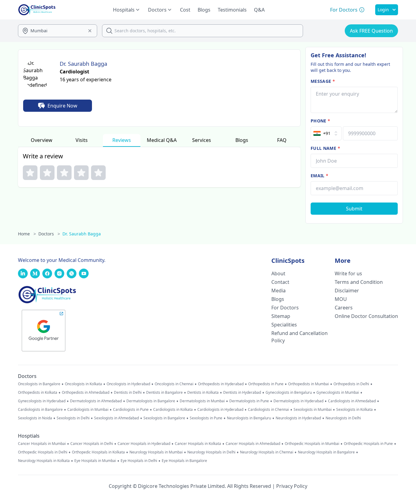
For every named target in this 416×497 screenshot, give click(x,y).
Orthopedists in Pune (266, 384)
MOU (341, 299)
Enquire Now (62, 105)
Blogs (204, 9)
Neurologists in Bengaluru (249, 418)
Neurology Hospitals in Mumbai (156, 452)
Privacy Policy (291, 486)
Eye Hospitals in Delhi (139, 460)
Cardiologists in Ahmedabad (352, 401)
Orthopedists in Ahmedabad (85, 392)
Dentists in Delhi (128, 392)
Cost (185, 9)
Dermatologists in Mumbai (202, 401)
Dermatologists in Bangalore (150, 401)
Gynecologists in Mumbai (337, 392)
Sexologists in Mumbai (313, 409)
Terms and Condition (359, 282)
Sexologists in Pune (206, 418)
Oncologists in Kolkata (83, 384)
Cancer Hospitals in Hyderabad (144, 443)
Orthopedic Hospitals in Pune (368, 443)
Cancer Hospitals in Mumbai (42, 443)
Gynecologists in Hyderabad (41, 401)
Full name (325, 148)
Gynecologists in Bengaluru (289, 392)
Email (319, 175)
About (278, 273)
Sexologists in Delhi (73, 418)
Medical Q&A (162, 140)
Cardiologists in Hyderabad (220, 409)
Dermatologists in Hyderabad (298, 401)
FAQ (282, 140)
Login (383, 9)
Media (278, 290)
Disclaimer (347, 290)
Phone (320, 121)
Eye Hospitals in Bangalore (184, 460)
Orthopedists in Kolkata (37, 392)
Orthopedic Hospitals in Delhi (42, 452)
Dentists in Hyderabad (242, 392)
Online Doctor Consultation (366, 316)
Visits (82, 140)
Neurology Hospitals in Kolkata (44, 460)
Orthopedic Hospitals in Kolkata (98, 452)
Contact (280, 282)
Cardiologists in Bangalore (40, 409)
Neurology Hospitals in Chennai (266, 452)
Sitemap (280, 316)
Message (323, 81)
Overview (41, 140)
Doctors (49, 234)
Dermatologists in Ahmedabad (96, 401)
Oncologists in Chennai (174, 384)
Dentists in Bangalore (164, 392)
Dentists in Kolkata (203, 392)
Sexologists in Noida (35, 418)
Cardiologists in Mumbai (87, 409)
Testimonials (232, 9)
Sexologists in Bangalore (164, 418)
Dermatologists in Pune (249, 401)
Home (27, 234)
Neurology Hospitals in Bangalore (326, 452)
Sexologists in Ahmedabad (116, 418)
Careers (344, 307)
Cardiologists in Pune (131, 409)
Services (201, 140)
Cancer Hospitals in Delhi (91, 443)
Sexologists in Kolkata (354, 409)
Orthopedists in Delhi (351, 384)
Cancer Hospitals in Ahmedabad (253, 443)
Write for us (348, 273)
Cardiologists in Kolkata (173, 409)
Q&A (259, 9)
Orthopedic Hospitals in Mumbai (312, 443)
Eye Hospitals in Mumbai (95, 460)
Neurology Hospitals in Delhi (211, 452)
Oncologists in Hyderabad (128, 384)
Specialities (284, 324)
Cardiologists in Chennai (268, 409)
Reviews (121, 140)
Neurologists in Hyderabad (298, 418)
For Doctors (285, 307)
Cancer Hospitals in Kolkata (198, 443)
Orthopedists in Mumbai (308, 384)
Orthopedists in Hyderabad (221, 384)
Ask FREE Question (371, 30)
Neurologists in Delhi (343, 418)
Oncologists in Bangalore (39, 384)
